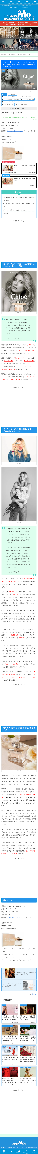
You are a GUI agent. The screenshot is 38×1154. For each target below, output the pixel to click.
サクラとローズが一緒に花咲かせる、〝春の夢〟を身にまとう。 (19, 205)
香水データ (7, 214)
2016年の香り (13, 94)
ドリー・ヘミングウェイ (28, 99)
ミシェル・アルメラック (9, 102)
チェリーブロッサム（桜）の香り (11, 99)
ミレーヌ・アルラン (23, 102)
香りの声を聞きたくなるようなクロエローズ (16, 210)
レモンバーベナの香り (8, 104)
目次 (16, 192)
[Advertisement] (19, 241)
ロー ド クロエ (8, 361)
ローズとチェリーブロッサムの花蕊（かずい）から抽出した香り (19, 199)
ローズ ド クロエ (29, 361)
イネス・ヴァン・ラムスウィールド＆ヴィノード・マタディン (18, 96)
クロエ (5, 94)
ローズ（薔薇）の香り (22, 104)
